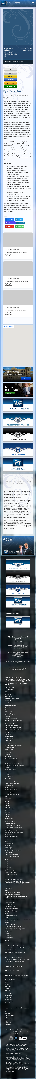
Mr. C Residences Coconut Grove (13, 791)
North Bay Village (9, 683)
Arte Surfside (8, 700)
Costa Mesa (8, 1011)
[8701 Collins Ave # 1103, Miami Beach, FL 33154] (18, 268)
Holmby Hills (8, 988)
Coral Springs (8, 881)
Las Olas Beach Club (10, 902)
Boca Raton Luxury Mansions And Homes (15, 952)
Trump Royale (8, 869)
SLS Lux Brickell (8, 847)
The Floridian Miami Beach (11, 858)
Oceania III (7, 814)
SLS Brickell (7, 845)
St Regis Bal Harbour (10, 849)
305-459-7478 (18, 649)
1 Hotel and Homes (9, 687)
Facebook (10, 219)
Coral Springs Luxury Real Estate (12, 892)
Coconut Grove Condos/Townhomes (14, 720)
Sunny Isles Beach (24, 683)
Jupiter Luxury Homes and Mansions (13, 957)
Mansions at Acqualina (10, 769)
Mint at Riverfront (9, 787)
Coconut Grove (25, 679)
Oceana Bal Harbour (10, 809)
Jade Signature (8, 762)
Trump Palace (8, 867)
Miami (14, 682)
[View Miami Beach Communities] (10, 69)
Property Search (20, 1029)
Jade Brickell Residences (11, 758)
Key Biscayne (8, 682)
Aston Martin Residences (11, 705)
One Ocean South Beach (11, 821)
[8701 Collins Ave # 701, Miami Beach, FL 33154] (18, 297)
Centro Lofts (8, 716)
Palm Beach (14, 949)
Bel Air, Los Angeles (10, 979)
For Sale (10, 76)
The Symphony (8, 931)
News (17, 1031)
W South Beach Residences (11, 874)
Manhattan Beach (9, 993)
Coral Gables (8, 680)
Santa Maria (8, 841)
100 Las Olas (8, 887)
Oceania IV (7, 816)
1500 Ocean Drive (9, 689)
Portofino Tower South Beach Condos (14, 832)
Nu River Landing (9, 910)
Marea (6, 771)
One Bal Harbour (9, 818)
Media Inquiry (23, 1031)
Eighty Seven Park (18, 61)
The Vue (7, 933)
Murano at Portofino (10, 792)
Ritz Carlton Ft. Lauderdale (11, 921)
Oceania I (7, 810)
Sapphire (7, 922)
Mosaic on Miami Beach (11, 789)
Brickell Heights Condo (10, 713)
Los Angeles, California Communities (16, 975)
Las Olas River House (10, 906)
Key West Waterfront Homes (12, 970)
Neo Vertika (8, 798)
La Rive (6, 901)
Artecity (7, 702)
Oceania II (7, 812)
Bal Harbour (13, 679)
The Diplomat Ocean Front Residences (14, 926)
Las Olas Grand (8, 904)
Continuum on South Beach (11, 725)
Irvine (6, 1017)
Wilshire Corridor (9, 1002)
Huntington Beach (9, 1015)
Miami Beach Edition (10, 780)
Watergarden (8, 935)
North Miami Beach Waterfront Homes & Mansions (17, 800)
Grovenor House (9, 749)
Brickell (18, 679)
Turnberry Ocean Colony (10, 872)
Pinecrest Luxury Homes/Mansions (13, 827)
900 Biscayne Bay (9, 693)
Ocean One (7, 805)
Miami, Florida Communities (13, 677)
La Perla (7, 767)
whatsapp (21, 226)
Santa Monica (8, 999)
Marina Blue (8, 772)
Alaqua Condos (8, 696)
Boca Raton (7, 947)
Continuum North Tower (10, 723)
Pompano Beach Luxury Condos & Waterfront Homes (17, 919)
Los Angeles (8, 990)
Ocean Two (7, 807)
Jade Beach (8, 756)
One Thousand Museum (10, 823)
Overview (10, 73)
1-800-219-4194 (18, 641)
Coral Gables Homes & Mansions (13, 729)
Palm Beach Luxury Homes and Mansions (15, 961)
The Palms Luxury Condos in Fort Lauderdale (15, 928)
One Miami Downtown (10, 820)
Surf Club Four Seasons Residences (13, 850)
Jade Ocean (8, 760)
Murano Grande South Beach (12, 794)
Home (7, 1029)
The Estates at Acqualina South (12, 856)
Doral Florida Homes (10, 732)
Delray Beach (14, 947)
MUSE (6, 796)
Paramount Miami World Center (12, 825)
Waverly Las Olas (9, 937)
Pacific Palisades (9, 995)
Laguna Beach (8, 1019)
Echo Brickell (8, 734)
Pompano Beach (9, 884)
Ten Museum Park (9, 852)
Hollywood (16, 882)
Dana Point (7, 1013)
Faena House (8, 740)
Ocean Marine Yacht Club (11, 911)
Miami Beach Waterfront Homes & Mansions (15, 782)
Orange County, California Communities (17, 1008)
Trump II (7, 863)
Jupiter (29, 947)
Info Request (10, 86)
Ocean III (7, 803)
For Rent (11, 80)
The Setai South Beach (10, 859)
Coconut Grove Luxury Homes (12, 722)
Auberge (7, 890)
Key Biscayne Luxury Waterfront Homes (14, 765)
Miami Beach (7, 61)
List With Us (10, 83)
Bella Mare (7, 707)
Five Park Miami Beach (10, 743)
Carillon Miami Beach (10, 714)
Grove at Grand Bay (9, 747)
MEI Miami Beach (9, 776)
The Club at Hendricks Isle (11, 924)
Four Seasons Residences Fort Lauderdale (15, 899)
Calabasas (7, 984)
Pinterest (10, 226)
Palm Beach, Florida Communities (15, 946)
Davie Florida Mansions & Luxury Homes (14, 894)
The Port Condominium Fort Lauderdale (14, 930)
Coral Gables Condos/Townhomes (13, 727)
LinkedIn (22, 223)
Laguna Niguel (8, 1022)
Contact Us (23, 1033)
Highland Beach (22, 947)
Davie (13, 881)
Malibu (6, 992)
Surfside (7, 684)
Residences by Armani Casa (11, 836)
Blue (6, 709)
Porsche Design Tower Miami (12, 830)
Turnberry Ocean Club (10, 870)
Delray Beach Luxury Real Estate (12, 954)
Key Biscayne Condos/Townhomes (13, 763)
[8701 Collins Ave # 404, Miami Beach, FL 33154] (18, 240)
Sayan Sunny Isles (9, 843)
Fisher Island (28, 680)
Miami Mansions (9, 785)
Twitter (21, 219)
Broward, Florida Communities (14, 879)
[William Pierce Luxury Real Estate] (18, 405)
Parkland (22, 882)
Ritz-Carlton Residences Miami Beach (14, 838)
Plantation (27, 882)
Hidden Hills (8, 986)
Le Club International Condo (11, 908)
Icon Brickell (8, 751)
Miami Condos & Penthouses (12, 783)
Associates (12, 1031)
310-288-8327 (18, 656)
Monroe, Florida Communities (14, 966)
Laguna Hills (8, 1020)
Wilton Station (8, 940)
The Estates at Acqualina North (12, 854)
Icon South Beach (9, 752)
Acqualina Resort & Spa (10, 694)
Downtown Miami (20, 680)
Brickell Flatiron (8, 711)
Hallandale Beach (9, 882)
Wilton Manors (22, 884)
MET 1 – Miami (8, 778)
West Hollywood (9, 1001)
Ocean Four (8, 801)
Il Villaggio (7, 754)
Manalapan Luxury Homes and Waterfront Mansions (17, 959)
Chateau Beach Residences (11, 718)
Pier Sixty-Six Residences (11, 915)
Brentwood (7, 982)
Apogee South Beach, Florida (12, 698)
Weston (15, 884)
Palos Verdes (8, 997)
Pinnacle (7, 829)
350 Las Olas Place (9, 888)
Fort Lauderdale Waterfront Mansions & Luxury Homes (16, 897)
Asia (6, 704)
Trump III (7, 865)
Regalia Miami (8, 834)
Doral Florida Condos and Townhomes (14, 731)
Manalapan (7, 949)
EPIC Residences (9, 738)
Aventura (7, 679)
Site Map (29, 1031)
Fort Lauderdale (19, 881)
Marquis (7, 774)
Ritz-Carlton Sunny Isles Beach (12, 840)
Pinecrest (16, 683)
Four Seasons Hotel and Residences (13, 745)
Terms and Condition (15, 1033)
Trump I (7, 861)
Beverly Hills (8, 981)
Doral (13, 680)
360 (6, 691)
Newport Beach (8, 1024)
